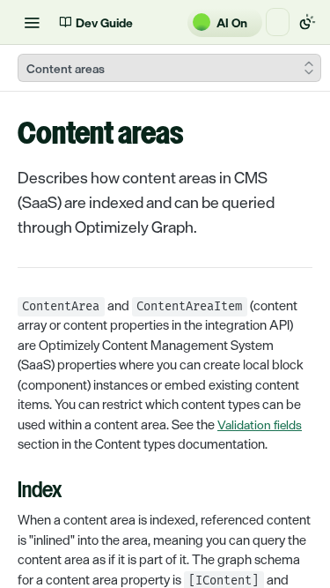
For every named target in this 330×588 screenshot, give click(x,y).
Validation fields (259, 424)
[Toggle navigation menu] (32, 22)
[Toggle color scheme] (307, 22)
